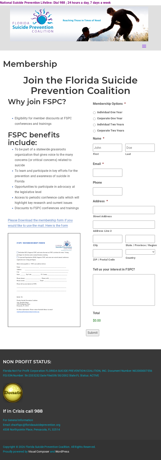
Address (100, 201)
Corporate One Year (110, 118)
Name (98, 138)
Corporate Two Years (110, 130)
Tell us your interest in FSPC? (114, 269)
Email (98, 164)
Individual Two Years (110, 124)
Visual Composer (38, 451)
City (95, 245)
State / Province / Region (140, 245)
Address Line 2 (102, 230)
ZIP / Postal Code (104, 259)
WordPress (62, 451)
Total (96, 313)
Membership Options (109, 104)
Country (131, 257)
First (96, 154)
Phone (97, 182)
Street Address (102, 216)
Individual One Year (109, 112)
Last (128, 154)
